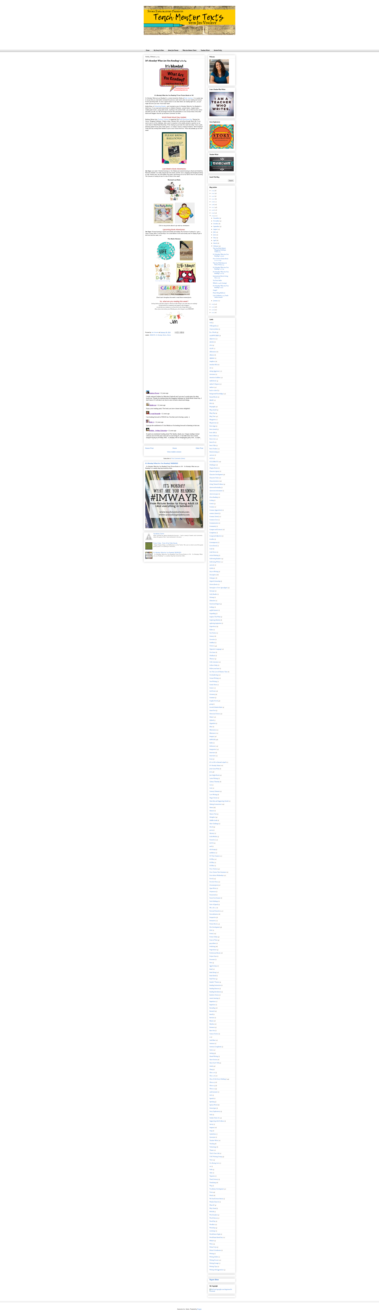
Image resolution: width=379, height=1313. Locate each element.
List (210, 785)
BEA (210, 403)
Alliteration (212, 352)
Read (210, 969)
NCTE (211, 843)
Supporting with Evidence (216, 1121)
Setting (211, 1053)
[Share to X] (179, 332)
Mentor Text (213, 814)
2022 (213, 193)
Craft (210, 549)
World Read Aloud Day (185, 119)
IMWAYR (152, 335)
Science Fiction (213, 1034)
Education (212, 601)
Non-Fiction (213, 869)
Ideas (210, 727)
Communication (214, 523)
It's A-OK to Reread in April (217, 762)
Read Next (212, 979)
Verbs (211, 1169)
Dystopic (212, 591)
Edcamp (211, 597)
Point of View (213, 940)
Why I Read (212, 1208)
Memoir (211, 811)
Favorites (212, 639)
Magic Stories (213, 798)
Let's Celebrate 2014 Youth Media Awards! (220, 296)
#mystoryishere (213, 329)
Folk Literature (213, 662)
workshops (212, 1231)
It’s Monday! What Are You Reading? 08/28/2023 (161, 463)
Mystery (211, 833)
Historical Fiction (214, 714)
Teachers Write (213, 1140)
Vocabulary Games (158, 533)
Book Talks (212, 445)
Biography (212, 407)
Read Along (212, 972)
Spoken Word (213, 1105)
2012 (213, 307)
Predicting (212, 946)
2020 (213, 199)
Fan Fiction (212, 633)
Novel (211, 879)
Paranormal (212, 895)
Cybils (211, 568)
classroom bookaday (215, 487)
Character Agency (214, 471)
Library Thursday (214, 782)
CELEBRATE (213, 462)
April (214, 240)
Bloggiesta (212, 419)
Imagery (211, 736)
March (215, 243)
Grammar (212, 698)
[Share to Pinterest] (183, 332)
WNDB (211, 1212)
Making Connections (215, 804)
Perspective (212, 917)
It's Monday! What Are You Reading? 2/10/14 (221, 272)
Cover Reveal (213, 546)
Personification (213, 914)
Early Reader (213, 594)
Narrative (212, 840)
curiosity (211, 565)
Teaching (212, 1144)
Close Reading (213, 497)
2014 (213, 216)
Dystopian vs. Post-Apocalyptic (218, 588)
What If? (211, 1205)
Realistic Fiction (214, 995)
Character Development (216, 474)
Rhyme (211, 1021)
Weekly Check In (214, 1202)
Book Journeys (188, 98)
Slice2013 (212, 1082)
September (216, 226)
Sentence (211, 1043)
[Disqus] (174, 363)
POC (210, 930)
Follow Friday (213, 665)
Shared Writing (213, 1056)
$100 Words (212, 332)
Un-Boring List (214, 1163)
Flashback (212, 656)
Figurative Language (215, 649)
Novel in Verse (213, 882)
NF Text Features (214, 856)
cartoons (211, 455)
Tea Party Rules (217, 280)
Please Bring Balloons (219, 293)
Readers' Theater (214, 982)
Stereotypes (212, 1108)
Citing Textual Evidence (216, 484)
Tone (210, 1160)
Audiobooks (212, 381)
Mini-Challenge (214, 824)
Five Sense (212, 652)
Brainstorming (213, 452)
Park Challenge (213, 901)
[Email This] (176, 332)
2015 (213, 213)
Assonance (212, 374)
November (216, 221)
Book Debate (213, 436)
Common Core (213, 520)
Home (147, 50)
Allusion (211, 355)
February (216, 246)
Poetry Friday (213, 937)
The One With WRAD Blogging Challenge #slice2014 (219, 250)
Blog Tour (212, 416)
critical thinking (214, 555)
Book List (212, 439)
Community (212, 526)
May (214, 238)
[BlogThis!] (178, 332)
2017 (213, 207)
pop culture (212, 943)
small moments (213, 1092)
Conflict (211, 539)
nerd (210, 846)
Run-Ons (212, 1030)
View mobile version (174, 452)
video (210, 1173)
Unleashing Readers (160, 106)
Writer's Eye (213, 1247)
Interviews (212, 756)
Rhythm (211, 1024)
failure (211, 630)
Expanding (212, 613)
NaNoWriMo (213, 837)
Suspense (211, 1127)
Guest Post (212, 710)
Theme (211, 1150)
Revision (211, 1018)
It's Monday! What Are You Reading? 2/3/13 (221, 286)
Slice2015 (212, 1089)
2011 (213, 310)
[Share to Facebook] (181, 332)
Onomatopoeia (213, 885)
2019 (213, 202)
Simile (211, 1066)
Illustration (212, 730)
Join (210, 772)
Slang (211, 1069)
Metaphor (212, 817)
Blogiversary (213, 423)
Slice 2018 (212, 1076)
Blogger (199, 1309)
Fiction (211, 646)
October (215, 224)
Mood (211, 827)
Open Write (212, 888)
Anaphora (212, 361)
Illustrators (212, 733)
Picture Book (213, 924)
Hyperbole (212, 723)
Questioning (213, 966)
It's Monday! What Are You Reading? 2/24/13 (221, 255)
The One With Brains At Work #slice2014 (220, 264)
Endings (211, 607)
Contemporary (213, 542)
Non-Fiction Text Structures (217, 872)
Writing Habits (213, 1257)
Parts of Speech (213, 904)
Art (210, 368)
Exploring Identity (214, 620)
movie (211, 830)
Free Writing (213, 681)
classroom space (213, 494)
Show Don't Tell (214, 1063)
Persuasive (212, 921)
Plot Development (214, 927)
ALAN (211, 348)
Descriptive (212, 575)
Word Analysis (213, 1215)
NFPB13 (211, 859)
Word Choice (213, 1218)
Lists (210, 788)
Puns (210, 963)
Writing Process (214, 1260)
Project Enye (213, 956)
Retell (211, 1014)
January (215, 301)
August (215, 229)
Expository (212, 626)
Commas (211, 507)
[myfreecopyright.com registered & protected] (221, 1291)
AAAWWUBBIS (214, 336)
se (210, 1037)
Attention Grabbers (214, 377)
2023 (213, 191)
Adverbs (211, 342)
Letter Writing (213, 778)
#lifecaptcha (213, 326)
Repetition (212, 1001)
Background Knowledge (216, 394)
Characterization (214, 481)
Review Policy (218, 50)
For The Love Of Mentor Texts (218, 672)
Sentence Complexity (215, 1047)
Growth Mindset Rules (215, 707)
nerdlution (212, 853)
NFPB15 (211, 862)
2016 (213, 210)
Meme (169, 335)
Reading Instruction (215, 985)
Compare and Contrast (215, 529)
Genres (211, 688)
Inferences (212, 746)
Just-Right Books (214, 775)
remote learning (213, 998)
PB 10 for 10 (212, 908)
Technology (212, 1147)
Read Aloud (212, 976)
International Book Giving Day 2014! (220, 277)
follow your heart (214, 668)
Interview (212, 753)
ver (210, 1166)
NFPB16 (211, 866)
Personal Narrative (214, 911)
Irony (211, 759)
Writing (211, 1254)
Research (211, 1011)
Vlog (210, 1186)
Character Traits (214, 478)
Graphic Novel (213, 701)
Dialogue (212, 578)
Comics (211, 504)
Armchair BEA (213, 365)
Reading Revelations (215, 992)
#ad (210, 323)
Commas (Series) (214, 516)
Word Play (212, 1221)
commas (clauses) (214, 513)
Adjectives (212, 339)
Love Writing (213, 795)
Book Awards (213, 429)
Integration (212, 749)
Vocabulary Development (216, 1189)
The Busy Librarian (163, 119)
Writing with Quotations (216, 1270)
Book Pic (212, 442)
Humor (211, 717)
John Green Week (214, 769)
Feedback (212, 643)
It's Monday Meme (161, 335)
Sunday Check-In (214, 1118)
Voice (211, 1192)
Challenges (212, 465)
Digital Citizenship (214, 581)
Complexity (212, 533)
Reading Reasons (214, 989)
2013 (213, 304)
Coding (211, 500)
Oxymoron (212, 892)
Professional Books (214, 953)
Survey (211, 1124)
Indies (211, 743)
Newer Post (149, 448)
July (214, 232)
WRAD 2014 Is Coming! (220, 283)
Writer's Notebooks (215, 1250)
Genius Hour (213, 685)
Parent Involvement (214, 898)
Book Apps (212, 426)
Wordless (212, 1224)
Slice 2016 (212, 1072)
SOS (210, 1095)
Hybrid (211, 720)
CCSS (211, 458)
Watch (211, 1195)
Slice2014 (212, 1085)
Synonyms (212, 1137)
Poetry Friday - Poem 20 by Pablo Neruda (165, 543)
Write (211, 1244)
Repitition (212, 1005)
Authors (211, 387)
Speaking (212, 1102)
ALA (210, 345)
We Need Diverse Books (216, 1199)
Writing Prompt (214, 1263)
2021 (213, 196)
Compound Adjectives (215, 536)
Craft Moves (213, 552)
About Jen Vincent (173, 50)
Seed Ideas (212, 1040)
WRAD (211, 1241)
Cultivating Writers (214, 562)
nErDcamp (212, 849)
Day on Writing (213, 571)
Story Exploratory (214, 1111)
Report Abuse (214, 1280)
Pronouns (212, 959)
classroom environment (215, 491)
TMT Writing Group (215, 1157)
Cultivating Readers (215, 559)
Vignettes (212, 1176)
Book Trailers (213, 449)
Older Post (199, 448)
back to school (213, 390)
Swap (210, 1131)
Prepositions (213, 950)
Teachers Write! (205, 50)
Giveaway (212, 694)
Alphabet (211, 358)
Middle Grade (213, 820)
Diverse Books (213, 584)
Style (210, 1115)
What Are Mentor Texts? (190, 50)
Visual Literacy (213, 1179)
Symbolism (212, 1134)
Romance (212, 1027)
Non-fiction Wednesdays (216, 875)
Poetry (211, 934)
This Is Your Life (214, 1153)
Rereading (212, 1008)
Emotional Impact (214, 604)
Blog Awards (213, 410)
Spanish (211, 1098)
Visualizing (212, 1182)
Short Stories (213, 1060)
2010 (213, 312)
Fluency (211, 659)
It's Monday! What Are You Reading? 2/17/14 (221, 268)
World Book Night (214, 1234)
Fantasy (211, 636)
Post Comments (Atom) (178, 458)
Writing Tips (213, 1266)
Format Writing (214, 678)
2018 (213, 205)
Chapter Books (213, 468)
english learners (213, 610)
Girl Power (212, 691)
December (216, 218)
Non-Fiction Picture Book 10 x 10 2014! (220, 259)
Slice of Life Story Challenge (217, 1079)
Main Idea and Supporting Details (219, 801)
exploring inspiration (215, 623)
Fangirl (215, 290)
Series (211, 1050)
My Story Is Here (159, 50)
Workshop (212, 1228)
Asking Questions (214, 371)
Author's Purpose (214, 384)
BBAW (211, 400)
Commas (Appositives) (215, 510)
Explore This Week (214, 617)
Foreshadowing (213, 675)
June (214, 235)
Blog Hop (212, 413)
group (211, 704)
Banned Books (213, 397)
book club (212, 432)
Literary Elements (214, 791)
